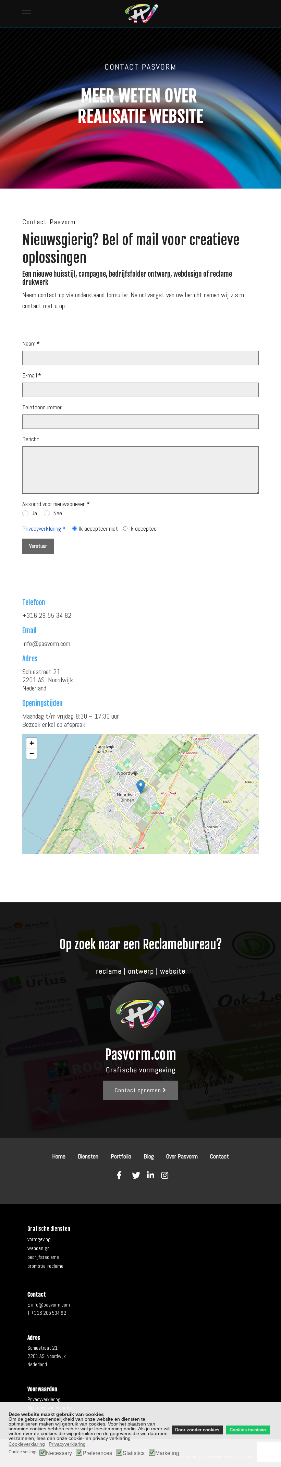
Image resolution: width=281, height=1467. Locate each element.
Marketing (167, 1453)
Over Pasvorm (182, 1156)
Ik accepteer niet (98, 528)
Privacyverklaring (43, 1399)
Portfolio (121, 1156)
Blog (149, 1156)
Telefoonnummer (42, 407)
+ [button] (31, 743)
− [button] (31, 753)
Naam (31, 343)
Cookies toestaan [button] (248, 1430)
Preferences (97, 1453)
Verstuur (38, 546)
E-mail (31, 375)
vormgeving (39, 1239)
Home (58, 1156)
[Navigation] (26, 13)
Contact (219, 1156)
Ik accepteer (143, 528)
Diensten (88, 1156)
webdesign (38, 1248)
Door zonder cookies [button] (197, 1430)
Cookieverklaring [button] (27, 1444)
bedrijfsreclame (43, 1257)
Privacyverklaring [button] (67, 1444)
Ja (34, 513)
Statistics (134, 1453)
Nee (57, 513)
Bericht (30, 439)
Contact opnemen (139, 1090)
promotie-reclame (45, 1266)
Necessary (59, 1453)
